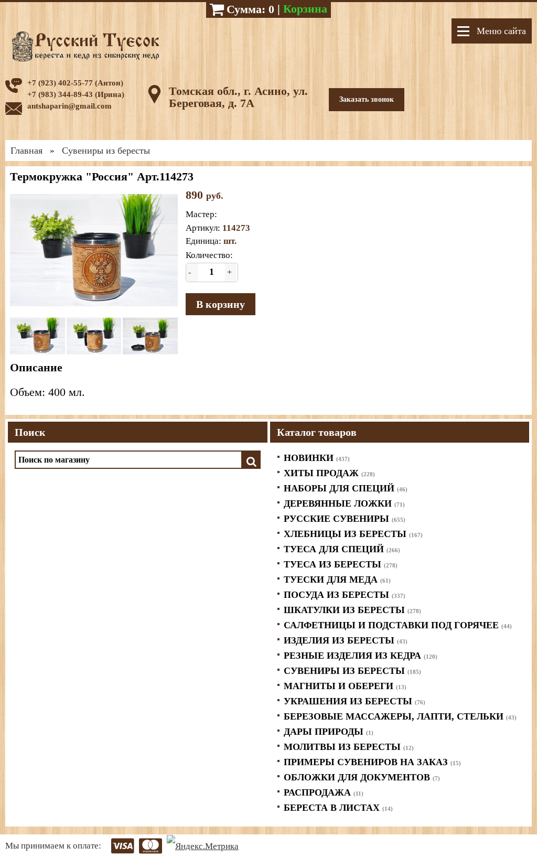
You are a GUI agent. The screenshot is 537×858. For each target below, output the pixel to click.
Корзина (305, 8)
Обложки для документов (362, 777)
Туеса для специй (342, 549)
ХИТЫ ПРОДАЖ (329, 473)
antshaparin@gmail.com (69, 106)
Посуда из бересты (344, 594)
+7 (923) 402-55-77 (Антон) (75, 83)
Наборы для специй (345, 488)
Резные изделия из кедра (360, 655)
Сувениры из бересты (352, 671)
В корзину (220, 304)
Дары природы (328, 731)
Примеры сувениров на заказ (372, 762)
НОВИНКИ (317, 458)
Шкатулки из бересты (352, 610)
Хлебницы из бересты (353, 534)
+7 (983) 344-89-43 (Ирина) (75, 94)
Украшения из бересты (354, 701)
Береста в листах (338, 807)
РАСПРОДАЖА (323, 792)
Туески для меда (337, 579)
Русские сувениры (344, 518)
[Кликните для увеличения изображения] (94, 250)
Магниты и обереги (345, 686)
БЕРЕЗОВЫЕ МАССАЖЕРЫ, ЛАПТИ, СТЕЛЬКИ (400, 716)
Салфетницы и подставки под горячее (398, 625)
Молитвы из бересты (349, 747)
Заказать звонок (366, 99)
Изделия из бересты (345, 640)
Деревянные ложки (344, 503)
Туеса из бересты (341, 564)
